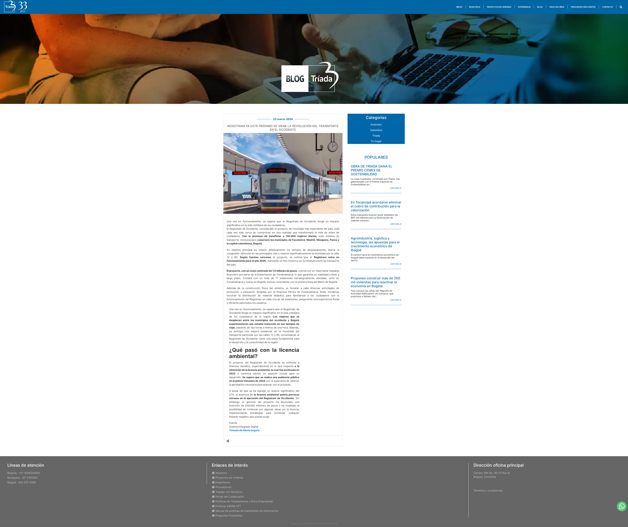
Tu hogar (376, 141)
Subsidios (376, 130)
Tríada (376, 135)
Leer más (395, 188)
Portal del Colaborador (230, 496)
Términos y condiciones (488, 490)
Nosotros (221, 472)
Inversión (376, 124)
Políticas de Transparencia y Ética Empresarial (244, 501)
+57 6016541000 (29, 472)
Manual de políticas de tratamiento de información (247, 510)
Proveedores (223, 487)
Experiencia (223, 482)
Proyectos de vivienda (229, 477)
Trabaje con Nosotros (229, 491)
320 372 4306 (27, 482)
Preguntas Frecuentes (229, 515)
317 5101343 (29, 477)
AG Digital (307, 523)
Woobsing (333, 523)
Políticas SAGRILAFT (228, 506)
